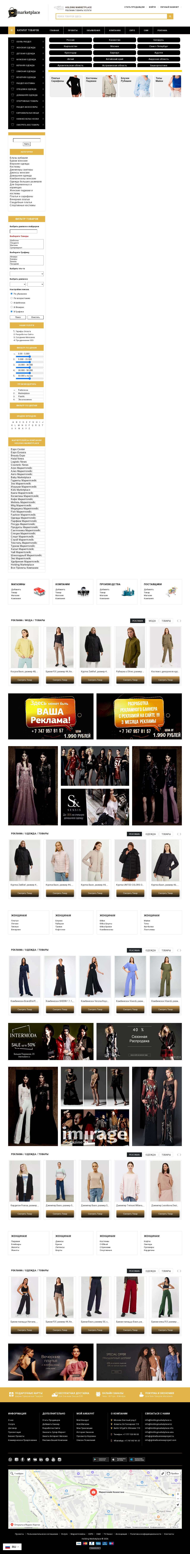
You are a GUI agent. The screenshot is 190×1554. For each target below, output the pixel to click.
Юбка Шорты (106, 924)
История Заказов (85, 1432)
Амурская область (159, 59)
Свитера (148, 1244)
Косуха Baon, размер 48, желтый (28, 671)
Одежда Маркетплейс (23, 518)
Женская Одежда (25, 47)
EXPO (90, 1534)
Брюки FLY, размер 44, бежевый (62, 671)
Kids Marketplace (20, 490)
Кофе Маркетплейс (22, 499)
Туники (59, 927)
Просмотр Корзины (86, 1436)
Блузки (59, 921)
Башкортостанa (158, 65)
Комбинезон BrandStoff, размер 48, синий (33, 1001)
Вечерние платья (20, 199)
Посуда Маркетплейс (23, 524)
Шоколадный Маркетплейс (26, 555)
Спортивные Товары (27, 101)
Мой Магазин (83, 1424)
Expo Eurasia (18, 452)
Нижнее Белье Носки (27, 119)
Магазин (15, 595)
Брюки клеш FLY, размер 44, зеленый (170, 1322)
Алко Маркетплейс (21, 471)
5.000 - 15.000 (25, 359)
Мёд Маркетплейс (21, 505)
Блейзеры (16, 1244)
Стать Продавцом (51, 1420)
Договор (12, 1428)
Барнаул (114, 52)
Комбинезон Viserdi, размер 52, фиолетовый (139, 1001)
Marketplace (24, 393)
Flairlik (21, 396)
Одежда (151, 834)
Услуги (11, 1424)
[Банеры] (26, 259)
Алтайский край (114, 59)
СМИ (98, 1534)
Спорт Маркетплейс (22, 536)
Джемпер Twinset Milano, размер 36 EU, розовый (141, 1205)
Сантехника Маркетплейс (26, 530)
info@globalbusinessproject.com (160, 1440)
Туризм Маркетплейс (23, 546)
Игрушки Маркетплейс (24, 486)
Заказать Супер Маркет (54, 1432)
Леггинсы (60, 1247)
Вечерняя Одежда (26, 77)
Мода (152, 621)
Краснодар (71, 52)
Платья (14, 921)
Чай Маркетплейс (21, 552)
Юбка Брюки (106, 927)
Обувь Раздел (23, 42)
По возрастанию (22, 298)
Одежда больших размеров (26, 181)
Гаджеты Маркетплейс (24, 480)
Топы (146, 924)
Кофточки (60, 929)
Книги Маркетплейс (22, 493)
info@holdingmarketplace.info (159, 1428)
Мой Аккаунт (83, 1420)
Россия (71, 40)
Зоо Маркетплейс (21, 483)
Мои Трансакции (84, 1428)
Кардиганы (149, 1250)
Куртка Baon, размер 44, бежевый (98, 885)
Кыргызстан (70, 46)
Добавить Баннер (51, 1424)
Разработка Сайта (24, 334)
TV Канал (108, 1534)
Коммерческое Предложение (22, 1440)
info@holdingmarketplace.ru (158, 1420)
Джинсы (60, 1241)
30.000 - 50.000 (25, 370)
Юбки (102, 921)
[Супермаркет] (26, 248)
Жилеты (15, 1247)
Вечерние (15, 929)
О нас (11, 1420)
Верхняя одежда (19, 163)
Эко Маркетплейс (21, 558)
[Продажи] (26, 264)
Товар (14, 592)
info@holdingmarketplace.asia (159, 1432)
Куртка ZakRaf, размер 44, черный (99, 671)
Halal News (17, 458)
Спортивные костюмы (22, 205)
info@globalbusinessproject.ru (159, 1436)
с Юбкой (104, 1244)
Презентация (14, 1432)
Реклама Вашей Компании (55, 1440)
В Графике (19, 312)
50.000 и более (25, 376)
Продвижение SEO (25, 340)
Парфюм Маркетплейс (24, 521)
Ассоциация (121, 1534)
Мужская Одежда (26, 59)
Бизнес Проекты (16, 1436)
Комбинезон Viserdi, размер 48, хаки (170, 1001)
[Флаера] (26, 257)
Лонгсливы (149, 929)
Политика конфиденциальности (145, 1534)
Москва (114, 46)
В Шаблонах (19, 303)
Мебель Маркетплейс (23, 502)
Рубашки (60, 924)
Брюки (59, 1244)
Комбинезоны (106, 929)
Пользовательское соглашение (42, 1534)
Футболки (148, 927)
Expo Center (18, 449)
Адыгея (159, 52)
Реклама (137, 621)
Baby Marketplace (21, 477)
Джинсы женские (20, 172)
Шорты (59, 1250)
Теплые (14, 927)
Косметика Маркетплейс (25, 496)
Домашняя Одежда (27, 95)
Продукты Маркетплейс (24, 527)
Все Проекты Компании (24, 568)
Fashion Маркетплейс (23, 515)
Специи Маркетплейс (23, 533)
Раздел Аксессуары (27, 107)
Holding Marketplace (22, 564)
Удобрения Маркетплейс (25, 561)
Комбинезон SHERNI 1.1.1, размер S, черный (69, 1001)
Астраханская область (114, 65)
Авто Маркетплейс (21, 474)
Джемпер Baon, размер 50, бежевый (100, 1205)
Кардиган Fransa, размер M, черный (29, 1205)
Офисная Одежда (26, 71)
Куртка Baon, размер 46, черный (168, 885)
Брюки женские (19, 160)
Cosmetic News (19, 465)
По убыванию (20, 294)
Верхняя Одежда (25, 65)
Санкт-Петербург (158, 46)
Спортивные (106, 1250)
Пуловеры (149, 1247)
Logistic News (19, 462)
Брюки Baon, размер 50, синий (97, 1322)
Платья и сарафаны (21, 196)
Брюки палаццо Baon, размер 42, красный (138, 1322)
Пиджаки (15, 1241)
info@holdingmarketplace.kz (158, 1424)
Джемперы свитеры (21, 169)
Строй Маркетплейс (22, 539)
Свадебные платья (21, 202)
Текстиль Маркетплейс (24, 543)
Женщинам (19, 915)
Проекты (19, 1534)
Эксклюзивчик (25, 399)
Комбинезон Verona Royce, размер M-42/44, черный (108, 1001)
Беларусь (159, 40)
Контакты (169, 1534)
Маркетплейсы (78, 1534)
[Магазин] (26, 245)
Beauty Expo (18, 455)
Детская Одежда (25, 53)
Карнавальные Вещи (27, 113)
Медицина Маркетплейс (25, 508)
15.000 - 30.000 (25, 365)
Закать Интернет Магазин (55, 1436)
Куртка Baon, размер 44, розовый (63, 885)
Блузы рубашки (19, 158)
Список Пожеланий (86, 1440)
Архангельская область (71, 65)
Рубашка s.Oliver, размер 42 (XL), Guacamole (139, 671)
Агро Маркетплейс (21, 468)
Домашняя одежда (21, 175)
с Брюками (105, 1247)
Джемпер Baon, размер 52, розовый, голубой (69, 1205)
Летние (14, 924)
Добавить (16, 589)
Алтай (70, 59)
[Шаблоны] (26, 240)
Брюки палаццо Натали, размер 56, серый (32, 1322)
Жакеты (15, 1250)
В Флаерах (19, 307)
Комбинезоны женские (23, 178)
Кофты (147, 1241)
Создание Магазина (25, 337)
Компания (16, 598)
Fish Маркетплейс (21, 511)
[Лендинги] (26, 243)
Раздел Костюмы (25, 83)
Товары (166, 621)
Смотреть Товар (25, 680)
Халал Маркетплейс (22, 549)
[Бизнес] (26, 261)
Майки (147, 921)
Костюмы (15, 166)
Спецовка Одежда (26, 89)
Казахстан (114, 40)
